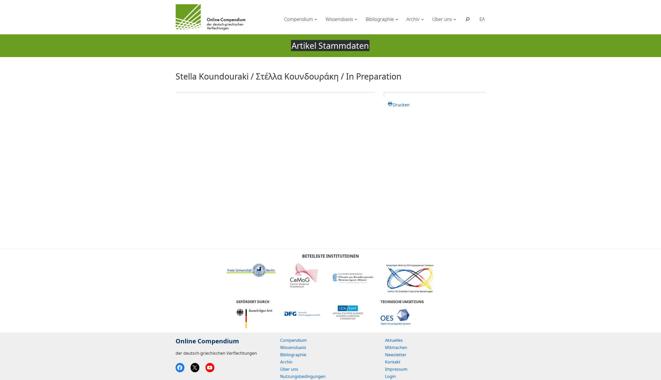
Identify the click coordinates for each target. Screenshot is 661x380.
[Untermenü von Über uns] (454, 19)
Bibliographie (380, 19)
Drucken (401, 105)
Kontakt (392, 362)
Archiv (412, 19)
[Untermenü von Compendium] (315, 19)
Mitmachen (396, 347)
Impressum (396, 369)
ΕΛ (482, 19)
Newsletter (395, 355)
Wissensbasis (339, 19)
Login (390, 376)
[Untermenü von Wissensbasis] (356, 19)
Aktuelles (394, 340)
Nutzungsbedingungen (303, 376)
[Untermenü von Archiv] (422, 19)
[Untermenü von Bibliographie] (397, 19)
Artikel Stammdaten (330, 45)
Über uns (442, 19)
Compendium (298, 19)
